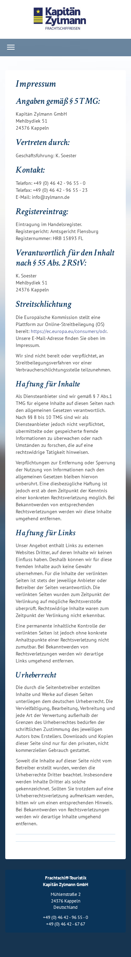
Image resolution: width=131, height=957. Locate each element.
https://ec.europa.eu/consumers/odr (69, 331)
